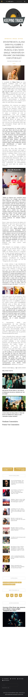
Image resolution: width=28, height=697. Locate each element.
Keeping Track (14, 692)
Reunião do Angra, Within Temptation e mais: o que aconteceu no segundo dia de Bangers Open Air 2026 (17, 548)
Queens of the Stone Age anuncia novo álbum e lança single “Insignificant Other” (14, 608)
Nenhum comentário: (7, 367)
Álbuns (15, 582)
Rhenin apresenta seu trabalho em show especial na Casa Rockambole (17, 566)
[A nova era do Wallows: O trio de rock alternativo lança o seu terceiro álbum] (14, 403)
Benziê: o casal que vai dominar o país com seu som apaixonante (18, 519)
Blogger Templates (18, 694)
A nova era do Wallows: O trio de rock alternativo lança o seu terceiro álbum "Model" (13, 414)
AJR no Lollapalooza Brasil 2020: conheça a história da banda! (18, 557)
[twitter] (8, 1)
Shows (13, 584)
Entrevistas (8, 38)
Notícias (20, 38)
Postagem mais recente (7, 469)
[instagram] (10, 1)
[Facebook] (7, 595)
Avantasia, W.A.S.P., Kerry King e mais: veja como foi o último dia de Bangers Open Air (18, 510)
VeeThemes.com (8, 694)
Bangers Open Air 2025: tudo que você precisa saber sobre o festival (18, 529)
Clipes (19, 582)
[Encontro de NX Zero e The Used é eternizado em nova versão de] (14, 381)
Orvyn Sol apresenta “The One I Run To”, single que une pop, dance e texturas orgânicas (17, 482)
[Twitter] (11, 595)
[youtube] (11, 1)
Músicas (15, 38)
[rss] (13, 1)
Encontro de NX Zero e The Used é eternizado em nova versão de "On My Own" (13, 392)
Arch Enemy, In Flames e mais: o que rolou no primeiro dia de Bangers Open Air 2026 (17, 491)
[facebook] (7, 1)
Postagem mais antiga (20, 469)
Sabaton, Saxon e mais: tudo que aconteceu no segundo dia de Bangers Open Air (18, 500)
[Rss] (20, 595)
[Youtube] (16, 595)
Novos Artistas (7, 584)
